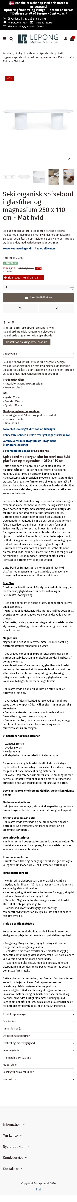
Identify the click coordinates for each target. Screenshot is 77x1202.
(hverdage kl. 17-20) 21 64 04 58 (27, 18)
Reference (9, 258)
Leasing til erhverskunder (18, 1072)
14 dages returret (44, 22)
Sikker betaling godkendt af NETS (26, 26)
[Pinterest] (13, 322)
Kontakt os (9, 1079)
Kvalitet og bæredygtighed (19, 1043)
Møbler (7, 327)
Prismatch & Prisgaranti (17, 1057)
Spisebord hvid (45, 327)
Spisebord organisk (15, 331)
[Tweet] (8, 322)
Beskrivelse (10, 353)
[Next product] (73, 57)
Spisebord (27, 327)
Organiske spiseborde (41, 331)
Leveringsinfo (11, 1050)
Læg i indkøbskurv (41, 297)
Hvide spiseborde (41, 335)
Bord (17, 327)
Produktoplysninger (15, 1014)
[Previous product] (71, 57)
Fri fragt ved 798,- (17, 22)
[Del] (4, 322)
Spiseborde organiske (16, 335)
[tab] (38, 354)
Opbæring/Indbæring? (16, 1035)
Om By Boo (9, 1021)
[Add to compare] (56, 308)
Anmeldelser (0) (12, 1028)
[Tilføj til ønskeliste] (20, 308)
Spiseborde (41, 451)
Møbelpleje (10, 1064)
